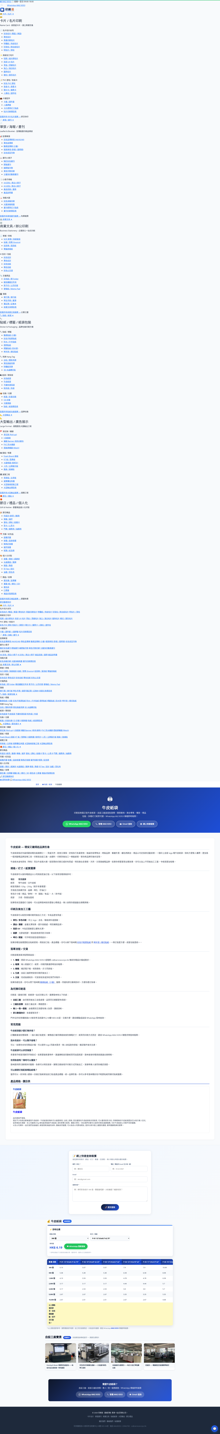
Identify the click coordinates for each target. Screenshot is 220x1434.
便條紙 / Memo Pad (12, 289)
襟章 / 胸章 (8, 565)
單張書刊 (98, 1416)
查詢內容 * (76, 1185)
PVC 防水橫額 (9, 444)
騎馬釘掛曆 (8, 544)
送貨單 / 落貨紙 (10, 245)
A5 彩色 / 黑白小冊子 (12, 186)
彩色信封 (7, 257)
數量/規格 (53, 1234)
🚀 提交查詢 (110, 1207)
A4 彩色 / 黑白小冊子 (12, 183)
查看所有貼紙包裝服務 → (10, 411)
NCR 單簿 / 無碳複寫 (12, 239)
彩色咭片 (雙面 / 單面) (13, 33)
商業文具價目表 (10, 307)
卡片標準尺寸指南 (11, 108)
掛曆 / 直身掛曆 (10, 540)
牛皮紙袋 (7, 381)
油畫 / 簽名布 (9, 572)
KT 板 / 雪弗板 (9, 459)
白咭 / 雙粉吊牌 (10, 360)
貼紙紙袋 (114, 1416)
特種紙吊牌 (8, 366)
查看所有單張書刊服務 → (10, 216)
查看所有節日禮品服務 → (10, 599)
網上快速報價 (148, 824)
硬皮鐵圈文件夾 (10, 282)
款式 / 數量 (94, 1234)
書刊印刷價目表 (10, 211)
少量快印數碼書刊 (11, 174)
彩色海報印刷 (9, 201)
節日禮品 (129, 1416)
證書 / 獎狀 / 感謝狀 (12, 559)
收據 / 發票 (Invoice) (12, 242)
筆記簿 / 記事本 (10, 304)
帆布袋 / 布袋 (9, 388)
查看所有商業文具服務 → (10, 312)
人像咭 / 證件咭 (10, 93)
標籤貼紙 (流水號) (11, 348)
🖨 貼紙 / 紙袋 (47, 784)
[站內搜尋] (1, 5)
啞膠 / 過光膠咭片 (11, 58)
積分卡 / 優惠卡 (10, 90)
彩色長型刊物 (9, 152)
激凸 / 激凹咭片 (10, 68)
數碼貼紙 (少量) (10, 335)
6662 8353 (5, 1)
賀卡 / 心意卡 (9, 525)
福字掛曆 (7, 547)
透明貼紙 (7, 345)
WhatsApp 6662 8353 (16, 5)
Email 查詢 (127, 824)
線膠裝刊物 (8, 168)
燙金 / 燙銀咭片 (10, 65)
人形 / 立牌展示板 (11, 466)
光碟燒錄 (7, 403)
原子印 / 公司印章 (11, 285)
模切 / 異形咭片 (10, 75)
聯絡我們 (110, 1421)
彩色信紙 (7, 264)
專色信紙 (7, 267)
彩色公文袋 (8, 270)
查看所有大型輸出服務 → (10, 492)
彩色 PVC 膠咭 (9, 83)
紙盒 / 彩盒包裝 (10, 396)
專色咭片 (7, 37)
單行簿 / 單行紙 (10, 297)
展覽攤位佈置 (9, 481)
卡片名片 (90, 1416)
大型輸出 (121, 1416)
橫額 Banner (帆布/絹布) (14, 441)
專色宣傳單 (8, 143)
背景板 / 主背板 (10, 478)
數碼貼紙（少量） (48, 982)
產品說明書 (8, 192)
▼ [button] (13, 14)
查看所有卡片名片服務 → (10, 116)
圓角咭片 (7, 71)
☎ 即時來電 (5, 779)
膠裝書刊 (7, 164)
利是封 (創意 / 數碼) (12, 516)
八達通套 (7, 105)
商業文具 (106, 1416)
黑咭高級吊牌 (9, 363)
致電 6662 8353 (105, 824)
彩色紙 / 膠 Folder (11, 279)
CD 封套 (7, 400)
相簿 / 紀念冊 (9, 550)
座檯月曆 (7, 537)
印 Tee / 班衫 (9, 569)
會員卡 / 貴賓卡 (10, 86)
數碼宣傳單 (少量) (11, 146)
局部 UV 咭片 (9, 62)
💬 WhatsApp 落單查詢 (76, 1246)
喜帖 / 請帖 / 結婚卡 (12, 522)
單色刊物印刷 (9, 171)
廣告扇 (6, 587)
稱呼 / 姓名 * (76, 1164)
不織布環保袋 (9, 385)
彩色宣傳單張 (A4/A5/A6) (14, 139)
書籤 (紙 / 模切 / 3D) (12, 584)
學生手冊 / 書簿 (10, 300)
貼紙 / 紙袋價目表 (11, 406)
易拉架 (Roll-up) (10, 434)
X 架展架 (7, 438)
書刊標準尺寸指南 (11, 207)
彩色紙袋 (7, 378)
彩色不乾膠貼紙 (10, 338)
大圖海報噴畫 (9, 204)
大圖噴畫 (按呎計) (11, 463)
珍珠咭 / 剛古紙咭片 (12, 47)
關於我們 (102, 1421)
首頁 (37, 784)
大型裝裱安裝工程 (11, 484)
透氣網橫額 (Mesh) (11, 448)
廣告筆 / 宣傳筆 (10, 580)
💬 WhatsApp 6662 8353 (20, 779)
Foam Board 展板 (11, 456)
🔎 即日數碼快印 (7, 776)
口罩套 (6, 590)
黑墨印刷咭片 (9, 40)
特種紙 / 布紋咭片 (11, 43)
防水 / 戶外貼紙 (10, 342)
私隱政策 (118, 1421)
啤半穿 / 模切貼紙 (11, 351)
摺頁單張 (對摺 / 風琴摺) (13, 149)
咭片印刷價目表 (10, 111)
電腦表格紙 (8, 249)
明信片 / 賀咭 (9, 50)
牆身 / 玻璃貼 (9, 469)
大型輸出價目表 (10, 487)
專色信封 (7, 260)
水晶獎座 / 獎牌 (10, 562)
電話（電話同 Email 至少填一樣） (121, 1164)
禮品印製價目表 (10, 593)
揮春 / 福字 (8, 519)
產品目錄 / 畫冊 (10, 189)
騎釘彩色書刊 (9, 161)
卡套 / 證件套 (9, 101)
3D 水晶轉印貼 (10, 370)
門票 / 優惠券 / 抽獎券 (13, 529)
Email (74, 1175)
